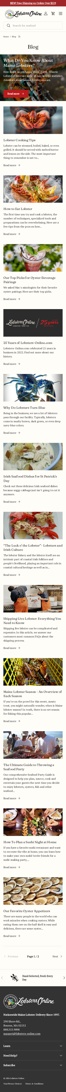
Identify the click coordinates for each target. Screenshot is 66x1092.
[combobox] (33, 25)
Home (6, 37)
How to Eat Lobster (17, 209)
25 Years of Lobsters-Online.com (27, 343)
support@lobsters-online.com (21, 1033)
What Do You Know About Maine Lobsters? (28, 63)
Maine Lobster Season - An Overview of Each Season (32, 694)
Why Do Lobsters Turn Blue (24, 408)
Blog (14, 37)
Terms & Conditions (34, 1083)
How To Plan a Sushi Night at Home (30, 842)
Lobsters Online (17, 1078)
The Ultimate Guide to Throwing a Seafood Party (28, 767)
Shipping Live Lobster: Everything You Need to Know (32, 621)
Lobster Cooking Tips (19, 140)
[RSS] (19, 36)
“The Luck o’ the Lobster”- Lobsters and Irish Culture (32, 547)
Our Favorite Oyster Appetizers (26, 911)
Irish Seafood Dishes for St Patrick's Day (30, 478)
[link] (13, 956)
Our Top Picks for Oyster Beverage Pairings (29, 280)
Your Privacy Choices (12, 1083)
